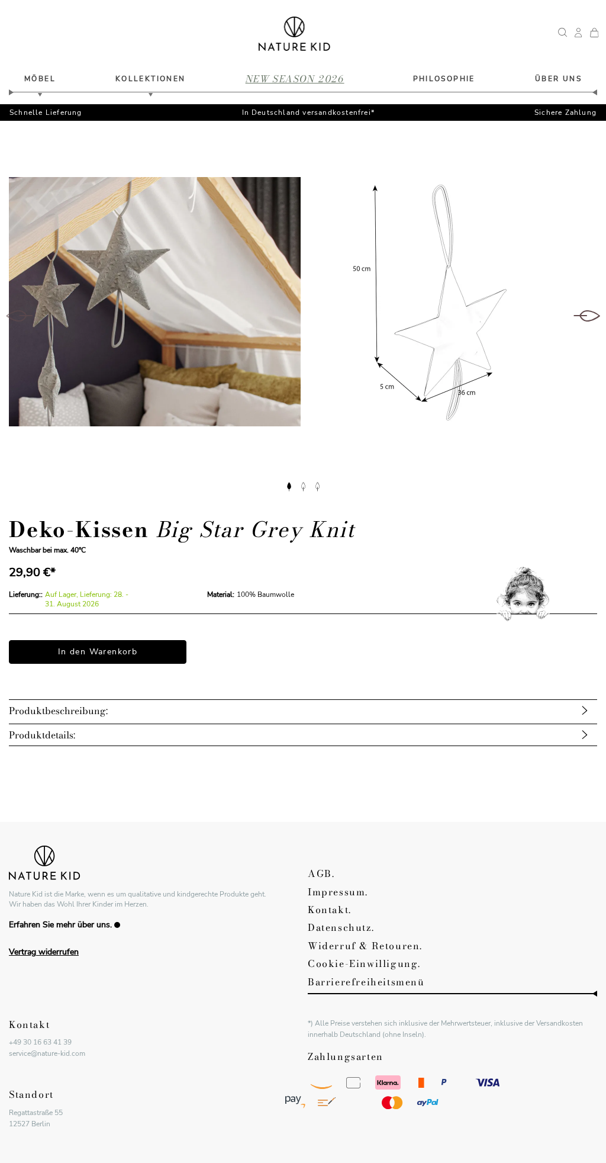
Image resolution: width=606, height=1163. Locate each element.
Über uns (558, 78)
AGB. (321, 873)
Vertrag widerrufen (44, 952)
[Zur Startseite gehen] (294, 34)
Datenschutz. (341, 927)
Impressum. (338, 892)
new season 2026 (295, 79)
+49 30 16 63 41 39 (40, 1042)
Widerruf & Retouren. (365, 946)
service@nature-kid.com (47, 1053)
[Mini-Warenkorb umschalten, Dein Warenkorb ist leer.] (594, 34)
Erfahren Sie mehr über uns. (60, 924)
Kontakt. (330, 909)
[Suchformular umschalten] (563, 34)
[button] (289, 485)
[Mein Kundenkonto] (578, 34)
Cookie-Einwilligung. (364, 963)
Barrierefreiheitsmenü (366, 982)
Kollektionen (150, 78)
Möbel (40, 78)
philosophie (444, 78)
